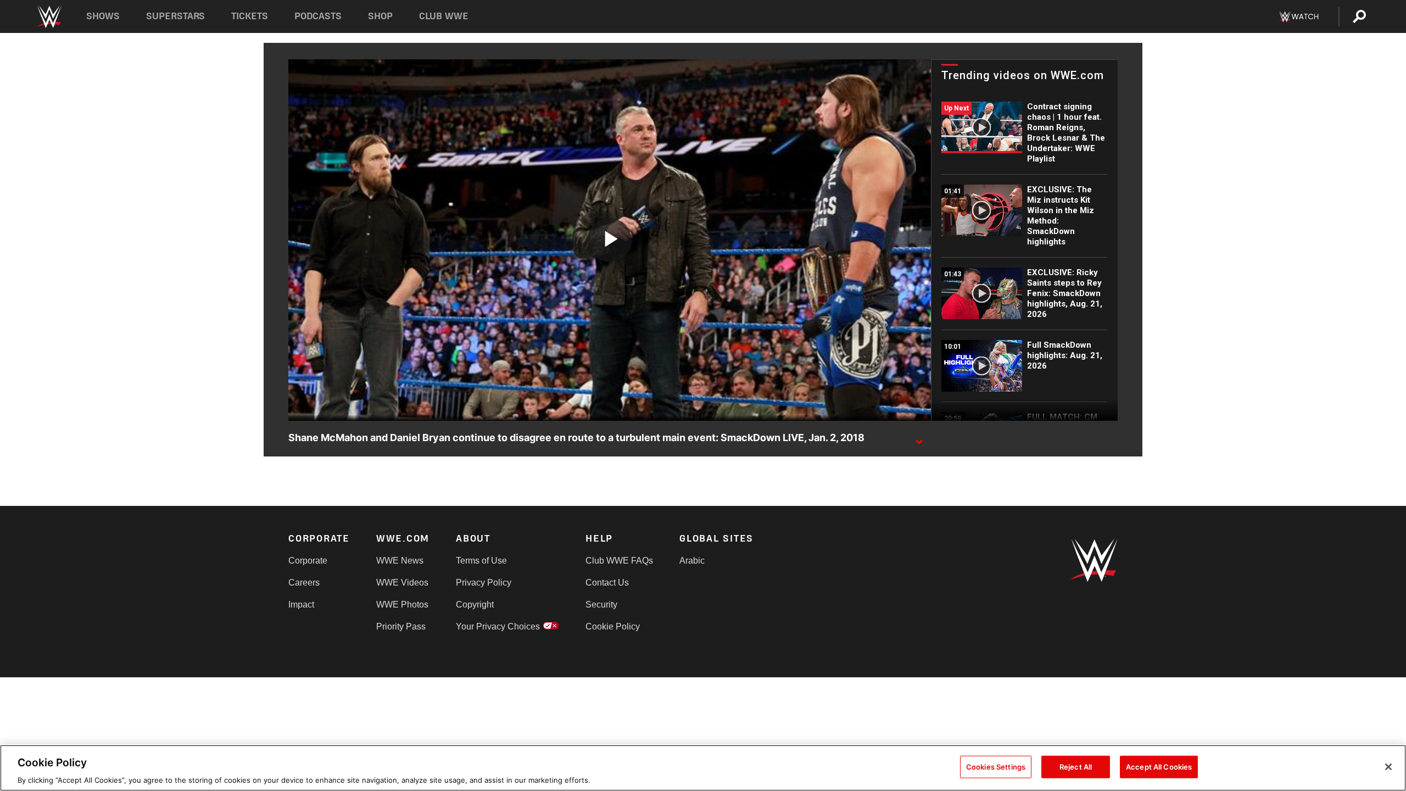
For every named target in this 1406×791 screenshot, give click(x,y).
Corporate (307, 560)
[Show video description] (919, 438)
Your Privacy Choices (498, 626)
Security (601, 604)
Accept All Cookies (1159, 766)
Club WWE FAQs (619, 560)
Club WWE (443, 16)
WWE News (399, 560)
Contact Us (607, 582)
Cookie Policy (612, 626)
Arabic (692, 560)
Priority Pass (401, 626)
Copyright (475, 604)
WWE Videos (402, 582)
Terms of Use (481, 560)
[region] (703, 768)
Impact (301, 604)
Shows (103, 16)
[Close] (1388, 767)
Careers (304, 582)
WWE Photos (402, 604)
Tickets (249, 16)
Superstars (175, 16)
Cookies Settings (995, 766)
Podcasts (318, 16)
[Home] (49, 17)
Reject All (1075, 766)
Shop (380, 16)
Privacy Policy (483, 582)
